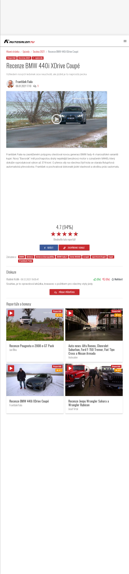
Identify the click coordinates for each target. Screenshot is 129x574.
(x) (98, 279)
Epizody (26, 51)
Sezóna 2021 (39, 51)
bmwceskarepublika (45, 257)
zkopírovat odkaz (76, 247)
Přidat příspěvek (66, 292)
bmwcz (30, 257)
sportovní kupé (99, 257)
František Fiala (25, 261)
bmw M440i (75, 257)
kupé (111, 257)
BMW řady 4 (62, 257)
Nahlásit (118, 279)
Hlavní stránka (12, 51)
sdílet (50, 247)
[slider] (64, 233)
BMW (21, 257)
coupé (86, 257)
